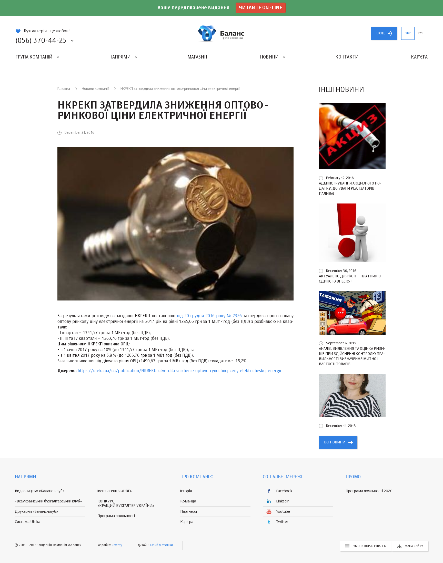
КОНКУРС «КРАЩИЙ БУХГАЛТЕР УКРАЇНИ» (125, 503)
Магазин (197, 57)
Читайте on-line (260, 7)
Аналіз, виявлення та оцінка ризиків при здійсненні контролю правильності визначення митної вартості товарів (352, 356)
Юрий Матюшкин (162, 545)
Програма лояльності (116, 516)
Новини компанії (95, 89)
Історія (186, 491)
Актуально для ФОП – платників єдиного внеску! (350, 278)
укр (407, 33)
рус (421, 33)
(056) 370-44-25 (41, 40)
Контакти (346, 57)
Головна (63, 89)
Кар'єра (419, 57)
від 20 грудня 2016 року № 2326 (209, 316)
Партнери (188, 511)
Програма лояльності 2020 (369, 491)
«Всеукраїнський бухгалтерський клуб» (48, 501)
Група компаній (33, 57)
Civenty (117, 545)
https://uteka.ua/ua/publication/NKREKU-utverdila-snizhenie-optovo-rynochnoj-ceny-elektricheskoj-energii (179, 371)
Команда (188, 501)
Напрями (119, 57)
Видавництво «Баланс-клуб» (39, 491)
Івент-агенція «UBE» (114, 491)
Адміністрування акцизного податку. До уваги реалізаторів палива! (350, 188)
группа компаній (221, 33)
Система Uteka (27, 522)
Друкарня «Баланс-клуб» (36, 511)
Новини (269, 57)
